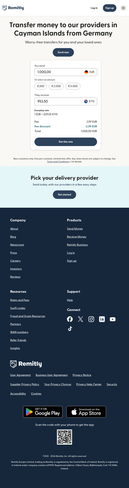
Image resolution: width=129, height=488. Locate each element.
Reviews (15, 277)
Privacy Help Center (89, 384)
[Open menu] (123, 8)
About (14, 228)
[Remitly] (13, 8)
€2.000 (56, 86)
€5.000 (73, 86)
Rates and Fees (19, 300)
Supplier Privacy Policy (24, 384)
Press (13, 253)
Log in (94, 8)
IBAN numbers (19, 332)
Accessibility (18, 393)
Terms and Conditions (59, 162)
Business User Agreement (52, 375)
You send (39, 66)
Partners (15, 324)
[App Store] (86, 412)
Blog (13, 237)
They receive (41, 95)
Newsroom (17, 245)
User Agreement (20, 375)
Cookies (36, 393)
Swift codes (17, 308)
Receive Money (76, 237)
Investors (16, 269)
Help (70, 300)
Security (112, 384)
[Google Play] (43, 412)
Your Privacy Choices (57, 384)
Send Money (75, 228)
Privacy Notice (82, 375)
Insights (15, 348)
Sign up (109, 8)
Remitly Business (77, 245)
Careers (15, 261)
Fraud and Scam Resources (27, 316)
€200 (40, 86)
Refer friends (18, 340)
